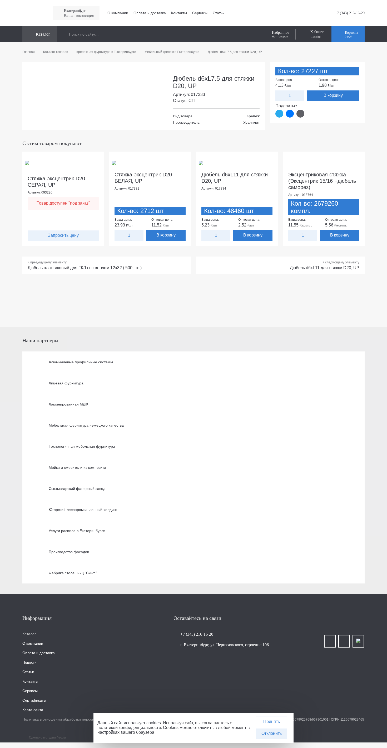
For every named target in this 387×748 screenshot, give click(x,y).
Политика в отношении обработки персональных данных (71, 719)
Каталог (29, 634)
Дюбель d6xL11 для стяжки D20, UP (324, 268)
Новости (29, 662)
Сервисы (199, 13)
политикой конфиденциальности (129, 727)
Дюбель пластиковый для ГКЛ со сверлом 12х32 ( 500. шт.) (85, 268)
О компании (117, 13)
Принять (271, 721)
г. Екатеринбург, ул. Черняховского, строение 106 (224, 645)
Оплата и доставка (149, 13)
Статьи (219, 13)
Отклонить (271, 733)
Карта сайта (32, 710)
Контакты (179, 13)
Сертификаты (34, 700)
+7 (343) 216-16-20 (350, 13)
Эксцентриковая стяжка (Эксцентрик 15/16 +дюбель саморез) (322, 181)
